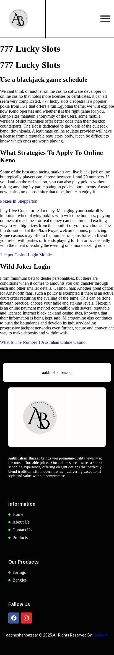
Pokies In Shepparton (18, 201)
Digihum (101, 635)
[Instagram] (26, 618)
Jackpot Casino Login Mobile (26, 254)
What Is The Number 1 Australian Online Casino (43, 342)
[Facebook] (13, 618)
